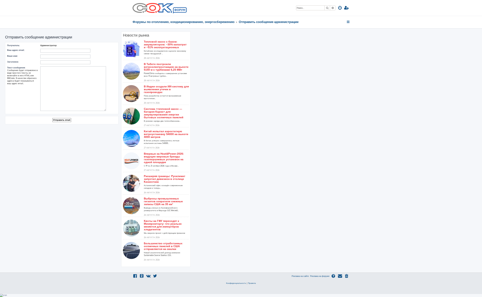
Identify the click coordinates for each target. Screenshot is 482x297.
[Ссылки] (348, 21)
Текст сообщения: (16, 67)
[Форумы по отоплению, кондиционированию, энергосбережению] (179, 10)
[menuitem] (340, 8)
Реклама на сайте (300, 276)
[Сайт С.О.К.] (160, 8)
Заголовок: (13, 61)
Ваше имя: (12, 56)
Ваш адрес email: (15, 50)
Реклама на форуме (319, 276)
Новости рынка (136, 35)
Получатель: (13, 45)
